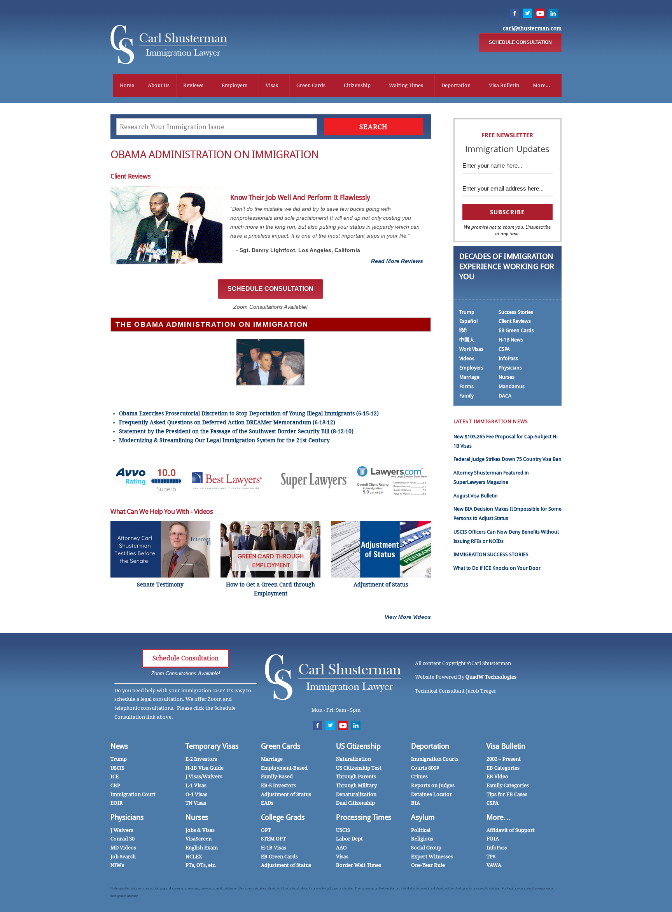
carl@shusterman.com (532, 28)
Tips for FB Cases (506, 794)
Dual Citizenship (355, 803)
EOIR (116, 803)
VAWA (493, 865)
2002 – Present (503, 759)
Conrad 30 (122, 839)
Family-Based (277, 776)
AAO (341, 848)
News (119, 746)
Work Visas (471, 349)
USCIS (117, 768)
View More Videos (408, 617)
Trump (466, 312)
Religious (422, 839)
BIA (415, 803)
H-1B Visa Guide (205, 768)
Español (468, 321)
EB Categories (503, 768)
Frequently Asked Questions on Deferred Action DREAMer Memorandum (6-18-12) (227, 422)
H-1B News (511, 340)
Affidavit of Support (510, 830)
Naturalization (353, 759)
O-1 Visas (196, 794)
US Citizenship (358, 746)
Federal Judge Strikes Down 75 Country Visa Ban (507, 459)
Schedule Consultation (185, 658)
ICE (114, 776)
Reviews (193, 85)
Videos (466, 358)
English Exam (202, 848)
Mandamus (512, 386)
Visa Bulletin (504, 85)
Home (127, 85)
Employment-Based (284, 768)
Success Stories (516, 312)
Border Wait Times (358, 865)
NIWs (117, 865)
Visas (272, 85)
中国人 (466, 340)
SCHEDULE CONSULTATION (520, 42)
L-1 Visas (196, 785)
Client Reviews (515, 321)
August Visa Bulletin (475, 496)
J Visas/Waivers (204, 776)
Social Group (426, 848)
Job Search (123, 856)
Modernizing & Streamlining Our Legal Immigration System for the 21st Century (224, 440)
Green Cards (311, 85)
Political (420, 830)
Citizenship (357, 85)
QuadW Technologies (491, 677)
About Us (159, 85)
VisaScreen (199, 839)
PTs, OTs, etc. (201, 865)
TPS (490, 856)
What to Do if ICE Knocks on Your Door (497, 568)
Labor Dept (349, 839)
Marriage (469, 377)
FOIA (492, 839)
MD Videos (123, 848)
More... (541, 85)
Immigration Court (133, 794)
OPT (266, 830)
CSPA (504, 349)
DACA (505, 396)
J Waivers (121, 830)
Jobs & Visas (200, 830)
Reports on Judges (433, 785)
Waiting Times (406, 85)
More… (498, 817)
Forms (466, 386)
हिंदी (463, 330)
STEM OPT (273, 839)
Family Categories (507, 785)
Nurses (506, 377)
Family (466, 396)
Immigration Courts (434, 759)
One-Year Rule (428, 865)
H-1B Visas (273, 848)
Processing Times (364, 817)
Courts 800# (425, 768)
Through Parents (356, 776)
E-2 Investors (201, 759)
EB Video (497, 776)
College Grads (283, 817)
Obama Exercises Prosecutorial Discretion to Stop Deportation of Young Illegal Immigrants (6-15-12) (249, 413)
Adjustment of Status (286, 794)
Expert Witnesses (432, 856)
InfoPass (508, 358)
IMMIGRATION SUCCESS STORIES (490, 554)
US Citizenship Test (359, 768)
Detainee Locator (431, 794)
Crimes (419, 776)
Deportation (456, 85)
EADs (267, 803)
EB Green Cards (516, 330)
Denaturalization (356, 794)
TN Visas (196, 803)
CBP (115, 785)
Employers (234, 85)
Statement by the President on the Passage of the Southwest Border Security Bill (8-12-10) (236, 431)
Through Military (356, 785)
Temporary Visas (212, 746)
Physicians (510, 368)
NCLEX (194, 856)
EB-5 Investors (278, 785)
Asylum (423, 817)
